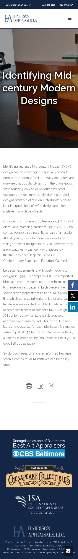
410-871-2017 (48, 5)
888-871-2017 (66, 5)
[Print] (28, 385)
